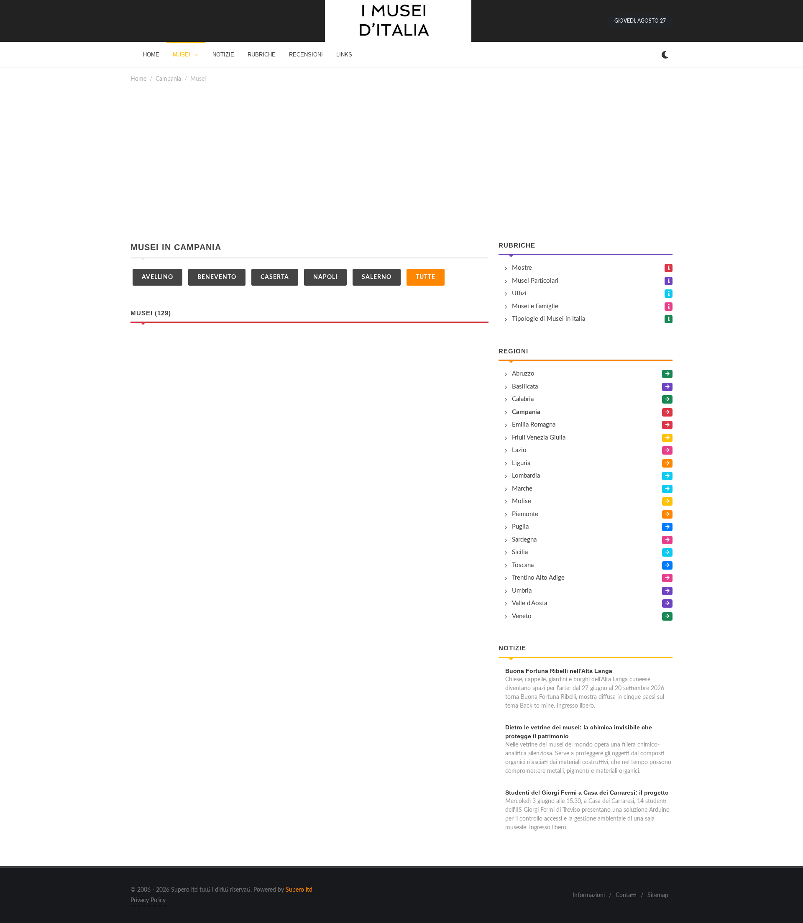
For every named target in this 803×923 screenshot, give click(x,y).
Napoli (325, 277)
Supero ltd (299, 890)
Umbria (522, 591)
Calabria (523, 399)
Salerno (376, 277)
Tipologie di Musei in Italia (548, 319)
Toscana (523, 565)
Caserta (275, 277)
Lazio (519, 450)
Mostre (522, 268)
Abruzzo (523, 374)
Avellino (157, 277)
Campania (168, 79)
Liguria (521, 463)
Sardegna (524, 540)
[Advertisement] (401, 162)
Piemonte (525, 514)
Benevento (216, 277)
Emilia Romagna (533, 425)
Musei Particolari (535, 281)
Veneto (522, 616)
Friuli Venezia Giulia (538, 438)
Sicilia (520, 552)
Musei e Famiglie (535, 306)
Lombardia (526, 476)
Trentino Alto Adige (538, 578)
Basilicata (525, 387)
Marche (522, 489)
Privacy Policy (148, 900)
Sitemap (657, 895)
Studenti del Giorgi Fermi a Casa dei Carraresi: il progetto (587, 792)
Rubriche (517, 245)
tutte (425, 277)
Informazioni (589, 895)
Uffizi (519, 293)
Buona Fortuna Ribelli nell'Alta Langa (558, 670)
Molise (521, 501)
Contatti (626, 895)
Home (138, 79)
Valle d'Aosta (529, 603)
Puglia (520, 527)
